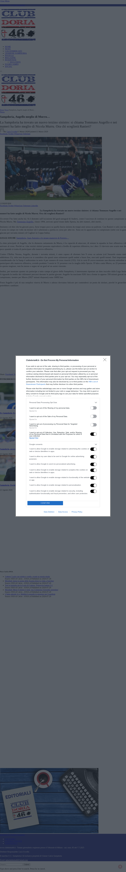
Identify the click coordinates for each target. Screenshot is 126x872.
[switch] (93, 408)
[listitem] (63, 402)
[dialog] (63, 436)
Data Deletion (49, 512)
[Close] (105, 360)
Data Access (63, 512)
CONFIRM (45, 503)
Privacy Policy (77, 512)
